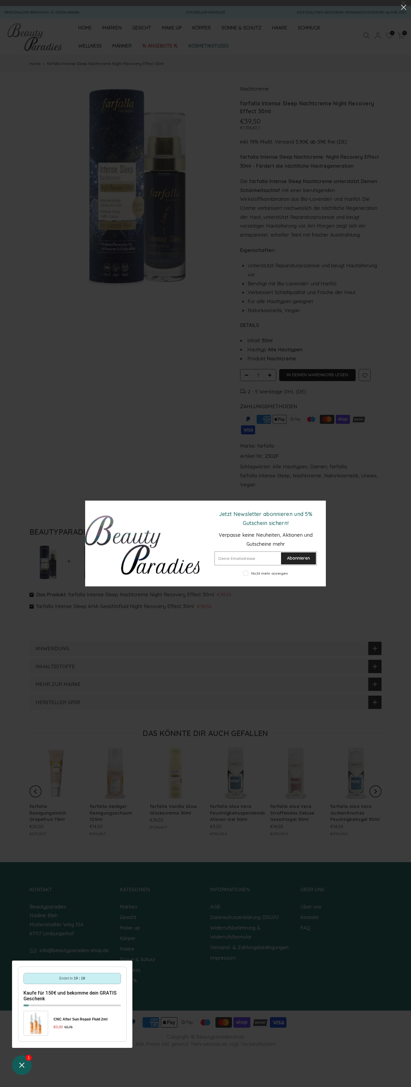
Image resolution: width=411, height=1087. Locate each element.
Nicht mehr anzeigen (269, 573)
